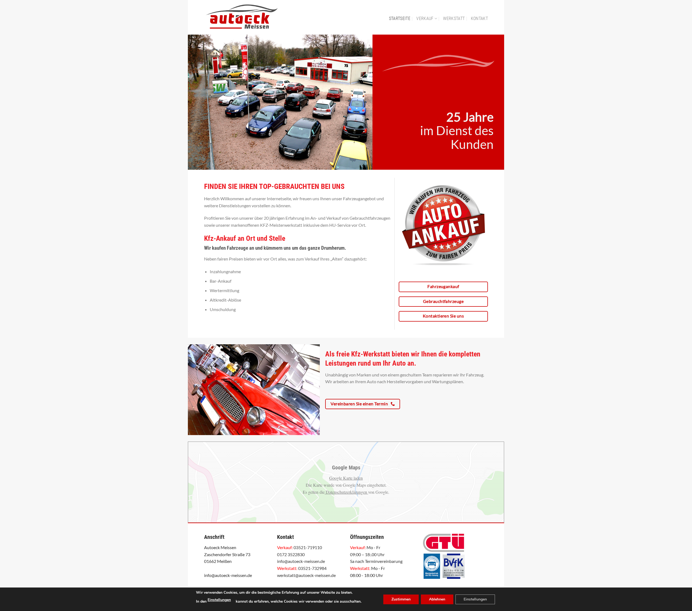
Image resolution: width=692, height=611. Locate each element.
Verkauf (424, 18)
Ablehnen (437, 599)
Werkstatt (454, 18)
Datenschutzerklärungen (346, 492)
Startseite (399, 18)
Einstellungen (219, 599)
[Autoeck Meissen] (253, 17)
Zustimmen (401, 599)
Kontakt (479, 18)
